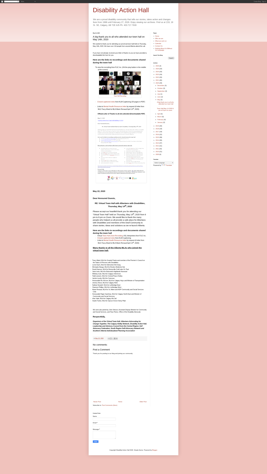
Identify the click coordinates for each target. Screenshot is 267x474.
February (160, 119)
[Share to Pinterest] (117, 338)
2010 (157, 151)
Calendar (158, 43)
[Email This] (109, 338)
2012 (157, 146)
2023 (157, 74)
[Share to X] (113, 338)
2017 (157, 131)
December (161, 85)
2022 (157, 77)
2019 (157, 126)
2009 (157, 154)
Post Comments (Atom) (109, 405)
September (161, 91)
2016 (157, 134)
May (159, 99)
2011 (157, 149)
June (159, 97)
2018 (157, 129)
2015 (157, 137)
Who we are (159, 38)
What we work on (161, 41)
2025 (157, 69)
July (158, 94)
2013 (157, 143)
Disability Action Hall (121, 10)
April (159, 114)
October (160, 88)
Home (120, 402)
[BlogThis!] (111, 338)
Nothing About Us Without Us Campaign (163, 49)
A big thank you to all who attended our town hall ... (165, 104)
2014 (157, 140)
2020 (157, 83)
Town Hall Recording (120, 96)
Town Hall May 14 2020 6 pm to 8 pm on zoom (165, 109)
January (160, 122)
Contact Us (158, 46)
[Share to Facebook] (115, 338)
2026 (157, 66)
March (159, 116)
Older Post (143, 402)
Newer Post (97, 402)
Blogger (154, 450)
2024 (157, 71)
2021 (157, 80)
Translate (169, 165)
